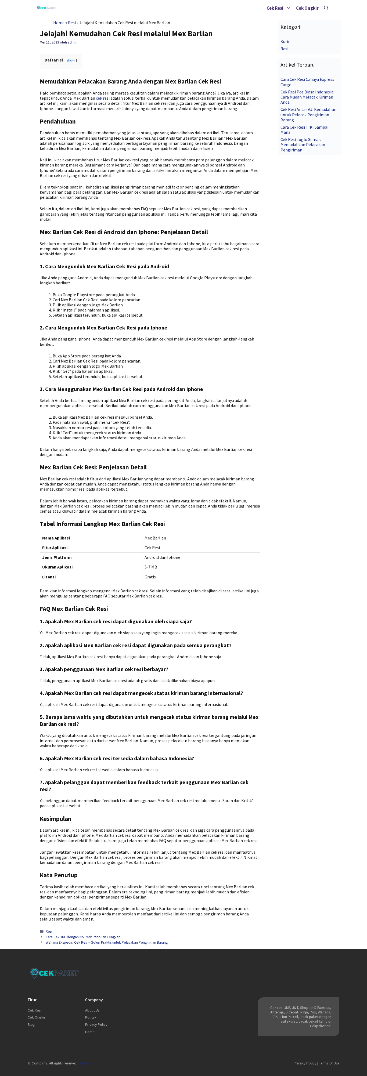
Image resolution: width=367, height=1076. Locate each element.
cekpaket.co (87, 1063)
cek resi (103, 98)
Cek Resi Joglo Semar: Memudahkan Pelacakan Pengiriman (302, 144)
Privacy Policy (96, 1024)
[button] (288, 8)
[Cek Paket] (46, 8)
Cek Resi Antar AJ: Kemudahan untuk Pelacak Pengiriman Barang (308, 114)
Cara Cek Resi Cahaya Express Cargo (307, 82)
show (71, 60)
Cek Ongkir (307, 8)
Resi (72, 22)
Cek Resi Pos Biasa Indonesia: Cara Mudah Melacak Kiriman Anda (307, 97)
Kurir (285, 41)
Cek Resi (275, 8)
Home (58, 22)
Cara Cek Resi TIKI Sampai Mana (304, 129)
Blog (31, 1024)
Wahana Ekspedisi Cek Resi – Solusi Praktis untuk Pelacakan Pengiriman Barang (107, 942)
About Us (92, 1010)
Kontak (90, 1017)
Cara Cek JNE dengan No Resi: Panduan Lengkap (83, 937)
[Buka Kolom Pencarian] (326, 8)
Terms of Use (329, 1063)
